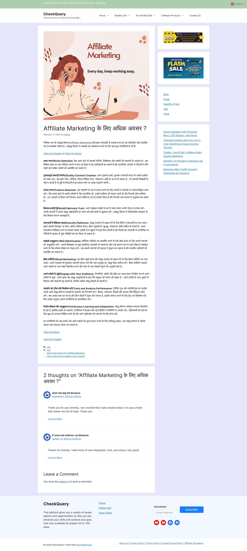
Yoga (166, 113)
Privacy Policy (138, 543)
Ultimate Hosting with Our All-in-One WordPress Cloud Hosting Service (182, 144)
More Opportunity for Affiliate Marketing (66, 353)
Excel (167, 99)
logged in (64, 481)
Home (102, 15)
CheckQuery (54, 14)
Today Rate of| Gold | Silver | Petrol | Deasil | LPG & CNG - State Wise (74, 3)
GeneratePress (84, 544)
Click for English (52, 153)
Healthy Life (121, 15)
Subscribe (192, 509)
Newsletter (160, 506)
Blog (166, 94)
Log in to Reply (55, 419)
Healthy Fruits (172, 104)
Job (48, 347)
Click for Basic (73, 153)
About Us (124, 543)
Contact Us (195, 15)
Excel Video (105, 512)
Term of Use (153, 543)
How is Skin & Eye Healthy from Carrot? (66, 356)
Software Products (170, 15)
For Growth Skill (144, 15)
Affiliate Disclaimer (194, 543)
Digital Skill (105, 508)
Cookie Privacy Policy (172, 543)
